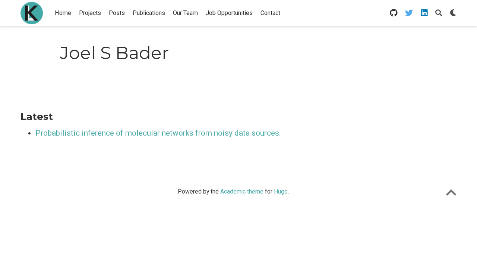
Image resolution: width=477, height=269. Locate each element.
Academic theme (241, 191)
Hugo (281, 191)
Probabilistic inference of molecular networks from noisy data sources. (158, 133)
